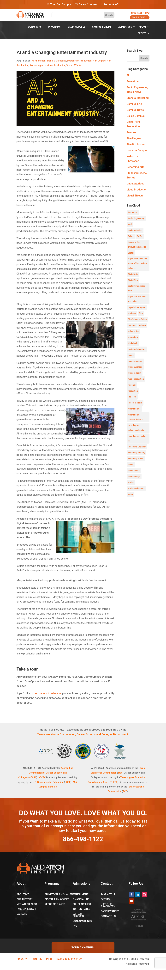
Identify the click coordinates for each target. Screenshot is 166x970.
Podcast (132, 385)
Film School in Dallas (137, 319)
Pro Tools (132, 397)
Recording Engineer (137, 447)
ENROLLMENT (80, 894)
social (130, 465)
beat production (135, 230)
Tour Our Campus (60, 4)
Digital (131, 253)
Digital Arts (133, 274)
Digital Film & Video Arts (136, 288)
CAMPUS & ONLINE (102, 26)
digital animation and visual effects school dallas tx (137, 263)
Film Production (136, 144)
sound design (134, 477)
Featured (132, 132)
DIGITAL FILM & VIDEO (57, 899)
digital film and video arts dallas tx (137, 299)
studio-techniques (136, 488)
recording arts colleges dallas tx (136, 427)
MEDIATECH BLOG (27, 904)
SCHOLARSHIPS (82, 904)
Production (133, 391)
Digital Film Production (79, 60)
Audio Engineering (136, 218)
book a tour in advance (47, 693)
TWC (120, 772)
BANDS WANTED (110, 911)
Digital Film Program (137, 307)
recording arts (134, 409)
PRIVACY (22, 959)
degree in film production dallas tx (137, 244)
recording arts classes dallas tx (135, 417)
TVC (125, 791)
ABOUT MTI (23, 894)
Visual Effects (73, 65)
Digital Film (133, 280)
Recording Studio (135, 459)
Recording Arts (38, 65)
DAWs (139, 236)
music (131, 355)
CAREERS (22, 914)
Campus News (135, 109)
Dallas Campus (136, 115)
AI (33, 60)
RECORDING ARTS (55, 904)
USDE (68, 782)
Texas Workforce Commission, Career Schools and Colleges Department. (83, 734)
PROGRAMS (54, 26)
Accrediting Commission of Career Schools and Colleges (45, 773)
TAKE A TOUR (108, 894)
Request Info (111, 4)
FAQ (75, 926)
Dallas (131, 236)
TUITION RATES (81, 909)
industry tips (133, 331)
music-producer (135, 361)
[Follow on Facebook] (131, 894)
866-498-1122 (140, 13)
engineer (132, 313)
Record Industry (135, 403)
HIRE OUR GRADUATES (108, 905)
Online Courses (87, 4)
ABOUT (142, 26)
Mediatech (132, 343)
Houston (132, 325)
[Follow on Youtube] (131, 901)
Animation (40, 60)
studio (131, 482)
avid (130, 224)
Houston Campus (137, 150)
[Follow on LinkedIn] (137, 894)
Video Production (56, 65)
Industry (142, 325)
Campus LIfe (134, 103)
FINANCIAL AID (81, 899)
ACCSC (32, 777)
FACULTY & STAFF (26, 909)
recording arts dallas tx (137, 438)
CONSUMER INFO (82, 921)
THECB (114, 782)
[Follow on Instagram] (144, 894)
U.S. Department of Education (48, 782)
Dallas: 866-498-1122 (69, 959)
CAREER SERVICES (78, 915)
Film (141, 313)
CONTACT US (108, 916)
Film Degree (99, 60)
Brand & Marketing (56, 60)
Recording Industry (136, 452)
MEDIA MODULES (76, 26)
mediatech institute (137, 349)
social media (134, 471)
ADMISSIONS (125, 26)
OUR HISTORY (24, 899)
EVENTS (142, 33)
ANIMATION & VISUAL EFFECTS (62, 894)
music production (136, 379)
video (130, 494)
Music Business (135, 367)
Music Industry (134, 373)
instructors (133, 337)
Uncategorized (135, 183)
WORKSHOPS (35, 26)
